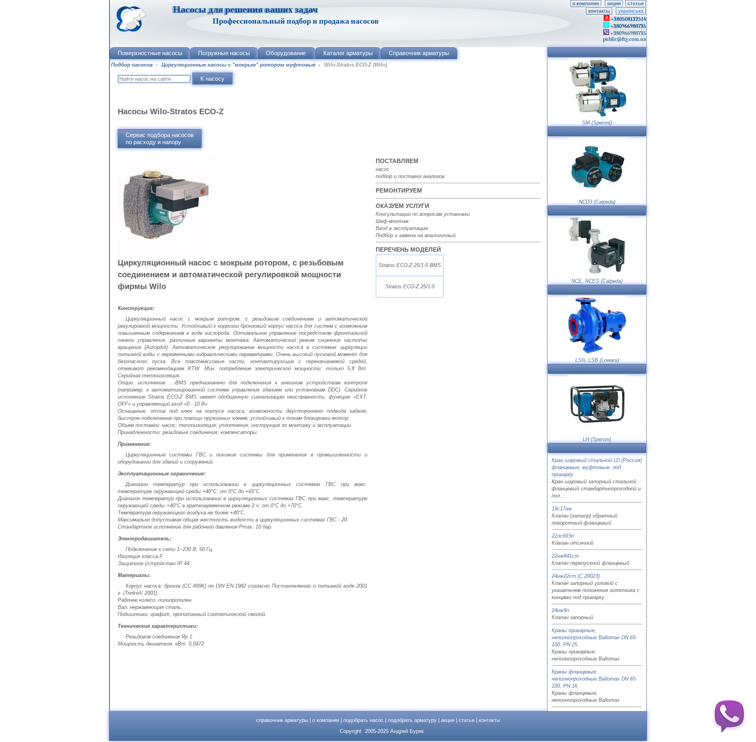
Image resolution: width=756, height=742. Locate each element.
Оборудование (286, 53)
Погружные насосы (224, 53)
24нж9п (560, 610)
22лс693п (563, 536)
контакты (599, 11)
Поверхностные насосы (150, 53)
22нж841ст (565, 556)
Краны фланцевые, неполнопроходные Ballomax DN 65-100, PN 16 (594, 679)
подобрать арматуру (412, 720)
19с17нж (562, 509)
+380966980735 (627, 33)
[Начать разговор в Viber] (729, 715)
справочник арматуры (282, 720)
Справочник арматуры (419, 53)
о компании (586, 3)
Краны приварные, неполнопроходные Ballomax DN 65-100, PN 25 (594, 637)
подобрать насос (363, 720)
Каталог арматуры (348, 53)
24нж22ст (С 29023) (576, 576)
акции (614, 3)
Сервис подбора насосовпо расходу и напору (160, 138)
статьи (635, 3)
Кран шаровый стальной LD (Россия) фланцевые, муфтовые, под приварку (597, 467)
